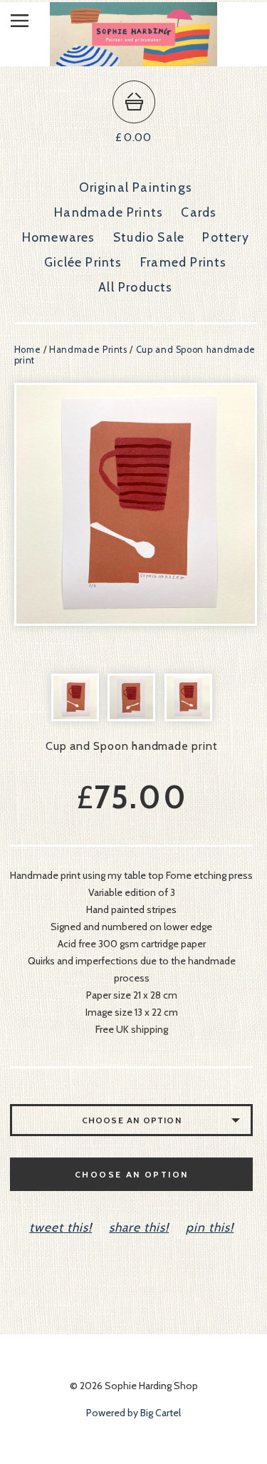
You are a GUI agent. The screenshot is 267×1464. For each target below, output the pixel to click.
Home (27, 349)
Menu (30, 23)
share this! (139, 1227)
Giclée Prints (83, 261)
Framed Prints (183, 261)
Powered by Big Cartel (133, 1412)
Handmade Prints (108, 212)
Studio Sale (148, 237)
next (196, 504)
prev (75, 504)
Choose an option (131, 1174)
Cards (198, 212)
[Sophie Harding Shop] (133, 59)
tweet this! (60, 1227)
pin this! (210, 1227)
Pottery (225, 237)
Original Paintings (136, 187)
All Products (135, 286)
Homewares (58, 237)
